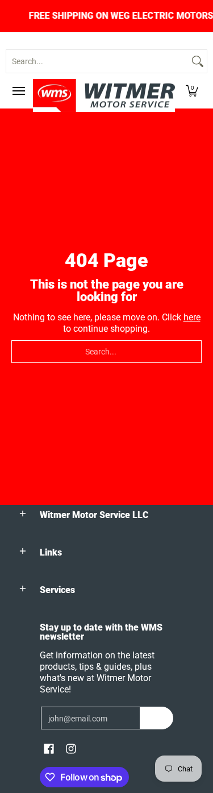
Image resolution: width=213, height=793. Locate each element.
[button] (192, 90)
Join (156, 718)
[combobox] (97, 61)
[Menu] (18, 90)
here (192, 317)
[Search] (198, 61)
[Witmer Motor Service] (104, 95)
